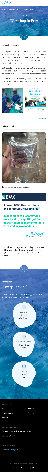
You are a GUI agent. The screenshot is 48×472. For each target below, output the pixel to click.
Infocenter (31, 408)
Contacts (31, 413)
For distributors (7, 413)
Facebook (42, 118)
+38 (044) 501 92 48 (12, 436)
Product (4, 408)
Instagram (14, 450)
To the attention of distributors (16, 187)
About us (5, 417)
